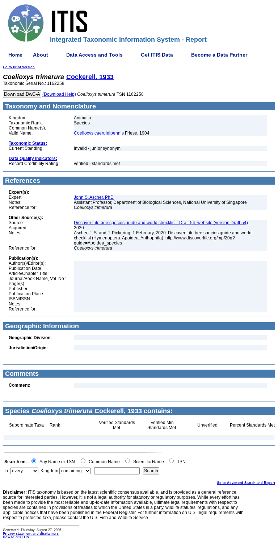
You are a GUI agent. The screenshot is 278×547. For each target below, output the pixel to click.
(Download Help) (59, 94)
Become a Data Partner (219, 55)
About (40, 55)
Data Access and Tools (94, 55)
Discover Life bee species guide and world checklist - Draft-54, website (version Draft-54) (161, 222)
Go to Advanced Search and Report (246, 483)
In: (6, 470)
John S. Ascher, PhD (94, 197)
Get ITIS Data (157, 55)
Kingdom (49, 470)
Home (15, 55)
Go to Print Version (19, 67)
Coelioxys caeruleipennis (99, 133)
